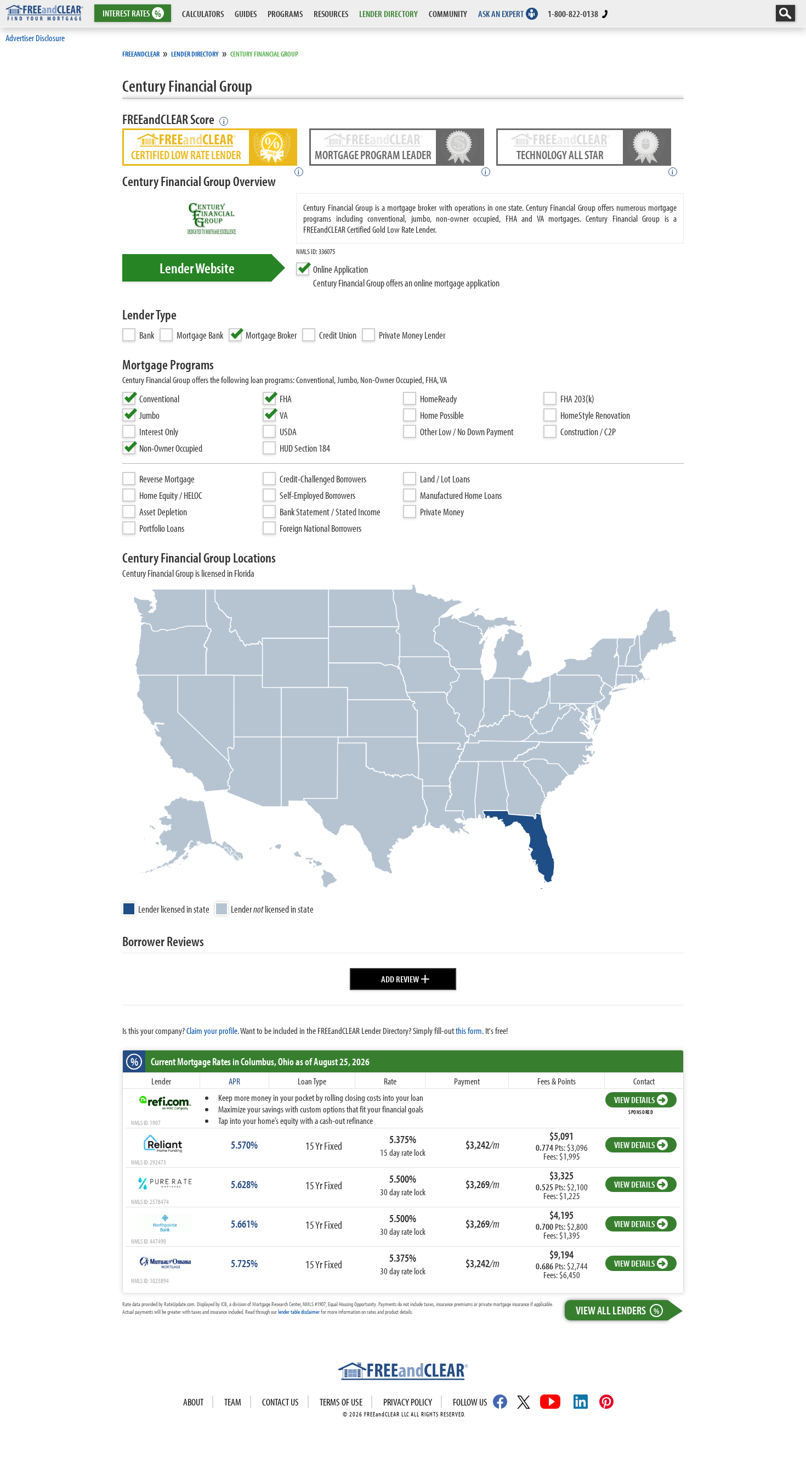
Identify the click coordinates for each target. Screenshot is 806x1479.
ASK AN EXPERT (501, 13)
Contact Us (280, 1402)
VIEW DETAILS (634, 1099)
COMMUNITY (448, 13)
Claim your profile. (212, 1030)
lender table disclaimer (299, 1311)
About (193, 1402)
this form (469, 1030)
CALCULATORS (203, 13)
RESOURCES (331, 13)
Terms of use (341, 1402)
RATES (132, 13)
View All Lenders (617, 1310)
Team (232, 1402)
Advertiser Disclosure (35, 37)
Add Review (405, 977)
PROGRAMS (285, 13)
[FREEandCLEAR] (403, 1372)
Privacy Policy (407, 1402)
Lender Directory (195, 54)
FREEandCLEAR (141, 54)
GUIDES (246, 13)
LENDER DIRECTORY (388, 13)
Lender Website (197, 267)
